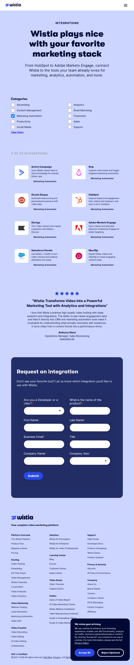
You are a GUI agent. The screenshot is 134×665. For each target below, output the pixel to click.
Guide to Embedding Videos (62, 618)
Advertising (23, 104)
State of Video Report (59, 599)
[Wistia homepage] (14, 5)
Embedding (16, 568)
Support (78, 127)
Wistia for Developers (59, 539)
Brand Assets (93, 588)
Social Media (24, 127)
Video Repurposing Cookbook (63, 613)
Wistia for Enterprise (59, 543)
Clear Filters (17, 132)
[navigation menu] (125, 5)
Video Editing (17, 636)
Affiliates (91, 611)
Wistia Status (93, 552)
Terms (69, 657)
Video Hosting (18, 563)
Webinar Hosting (19, 607)
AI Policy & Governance (98, 573)
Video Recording (19, 632)
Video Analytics (18, 596)
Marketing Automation (29, 115)
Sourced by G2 (67, 339)
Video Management (20, 577)
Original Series (56, 588)
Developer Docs (95, 543)
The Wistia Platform (20, 539)
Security (91, 568)
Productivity (24, 121)
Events (52, 563)
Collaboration (17, 645)
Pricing (14, 552)
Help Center (93, 539)
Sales (77, 121)
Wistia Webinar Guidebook (62, 609)
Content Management (29, 110)
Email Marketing (83, 110)
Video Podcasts (18, 591)
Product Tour (17, 543)
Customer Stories (57, 568)
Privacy (57, 657)
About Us (91, 584)
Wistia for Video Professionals (63, 548)
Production (80, 115)
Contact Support (95, 557)
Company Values (95, 598)
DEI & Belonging (95, 602)
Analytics (79, 104)
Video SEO (16, 621)
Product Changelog (96, 548)
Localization (17, 586)
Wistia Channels (19, 582)
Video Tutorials (56, 584)
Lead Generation (19, 611)
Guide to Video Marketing (61, 622)
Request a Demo (19, 548)
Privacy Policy (82, 643)
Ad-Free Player (18, 573)
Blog (51, 559)
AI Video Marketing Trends (62, 604)
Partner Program (95, 607)
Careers (91, 593)
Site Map (47, 657)
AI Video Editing (18, 641)
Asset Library (55, 573)
